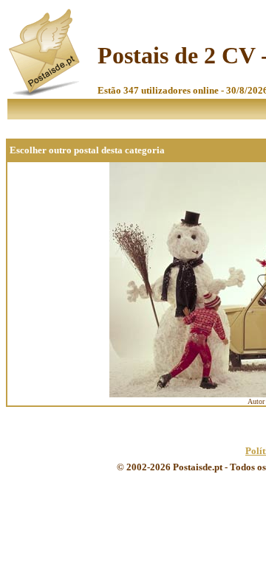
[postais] (45, 92)
